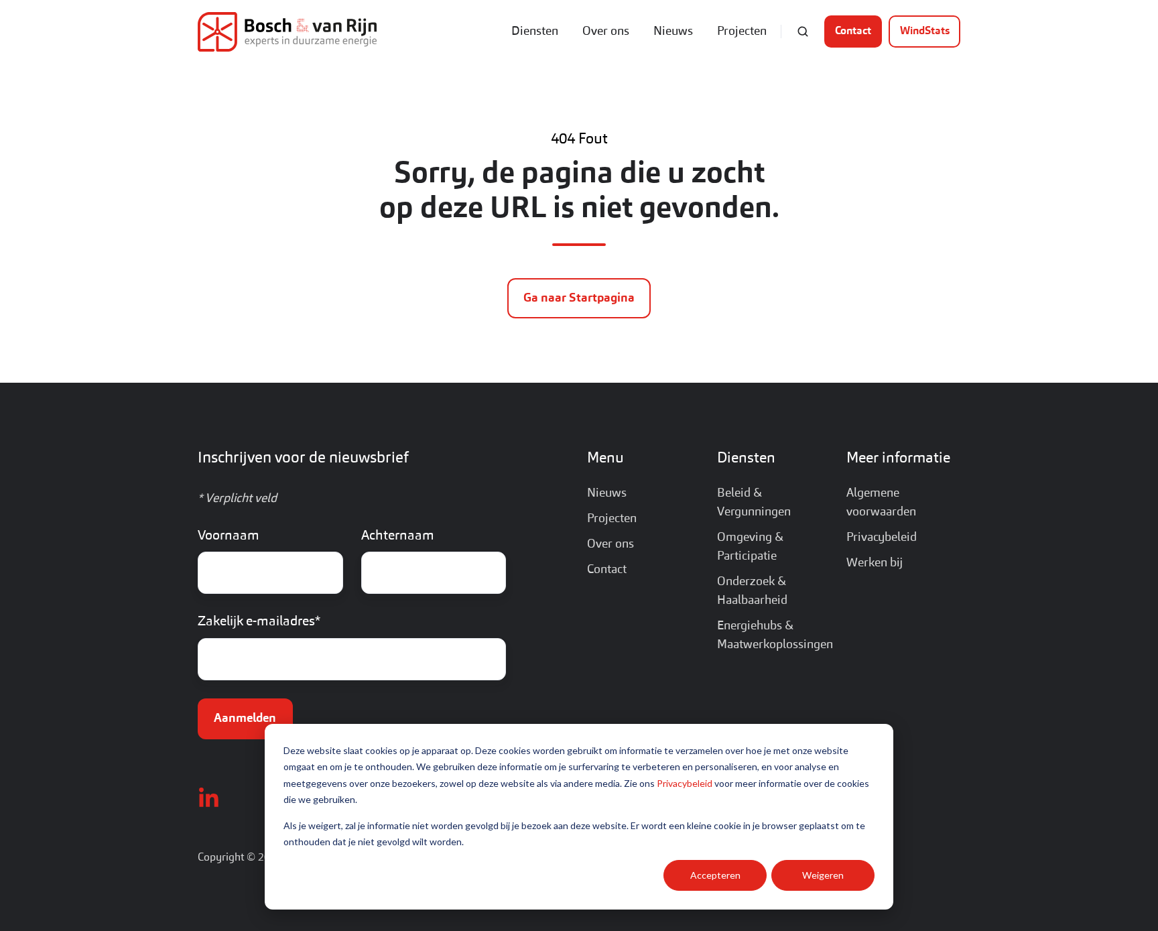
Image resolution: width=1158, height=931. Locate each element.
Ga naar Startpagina (579, 298)
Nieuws (673, 31)
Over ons (605, 31)
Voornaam (228, 536)
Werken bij (874, 563)
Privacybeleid (684, 783)
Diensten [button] (534, 31)
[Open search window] (803, 31)
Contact (853, 31)
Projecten (742, 31)
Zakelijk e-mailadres (259, 622)
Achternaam (397, 536)
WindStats (925, 31)
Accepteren (715, 875)
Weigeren (823, 875)
